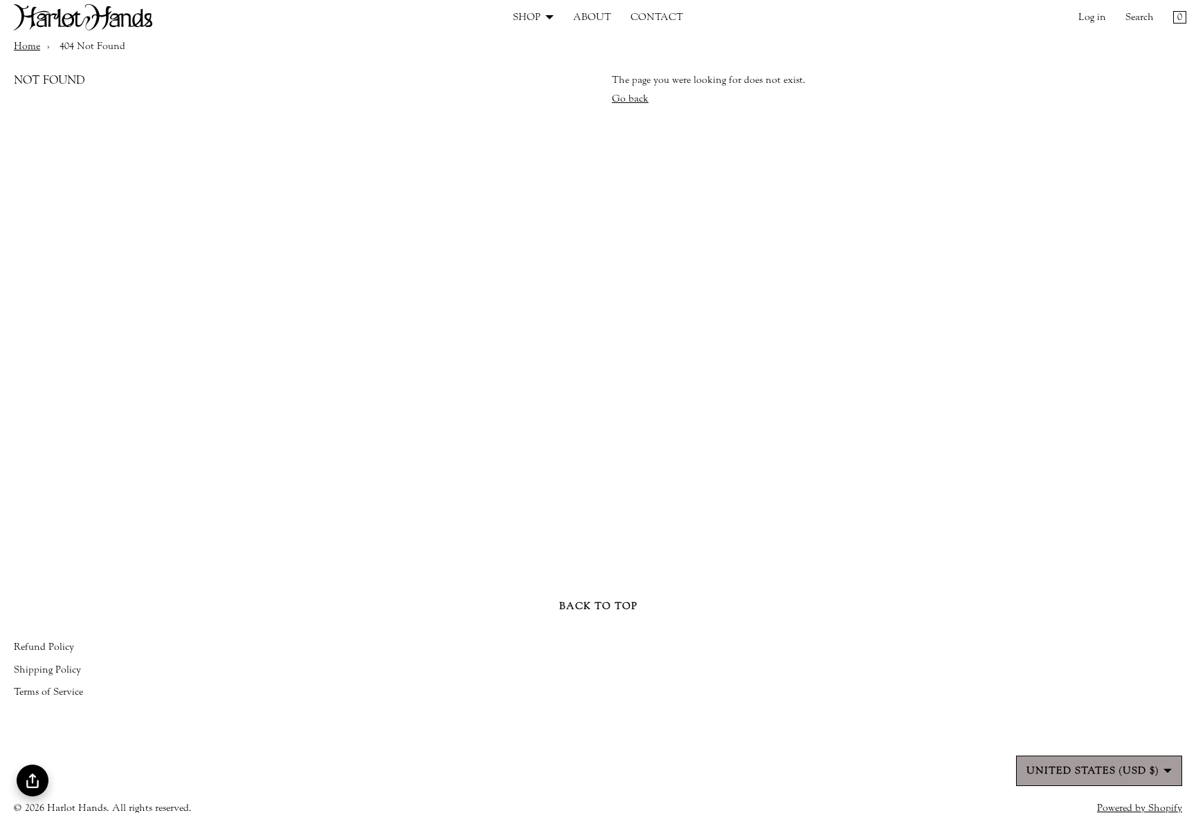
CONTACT (657, 17)
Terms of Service (48, 692)
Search (1139, 17)
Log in (1092, 17)
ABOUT (592, 17)
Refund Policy (44, 647)
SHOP (527, 17)
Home (27, 46)
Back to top (598, 606)
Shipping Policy (47, 669)
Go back (630, 98)
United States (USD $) (1092, 770)
